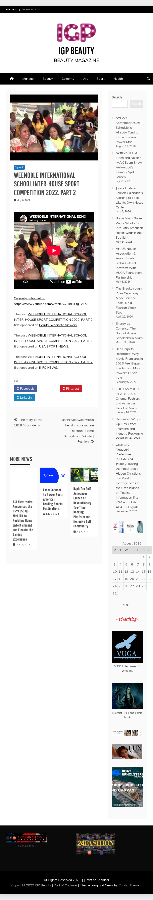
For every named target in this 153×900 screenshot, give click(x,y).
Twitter (49, 388)
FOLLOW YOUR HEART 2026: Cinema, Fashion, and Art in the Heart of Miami (128, 398)
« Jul (125, 604)
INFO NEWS (48, 367)
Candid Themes (130, 885)
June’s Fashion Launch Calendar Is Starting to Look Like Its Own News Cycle (129, 197)
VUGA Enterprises (125, 666)
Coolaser (71, 885)
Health (118, 79)
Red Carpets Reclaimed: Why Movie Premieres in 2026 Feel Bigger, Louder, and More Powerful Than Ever (129, 363)
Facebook (26, 388)
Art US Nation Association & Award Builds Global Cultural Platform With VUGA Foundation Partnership (129, 263)
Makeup (28, 79)
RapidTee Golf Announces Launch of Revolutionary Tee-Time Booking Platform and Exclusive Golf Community (82, 507)
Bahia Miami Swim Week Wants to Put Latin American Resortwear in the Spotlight (129, 227)
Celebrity (68, 79)
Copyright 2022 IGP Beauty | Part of (38, 885)
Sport (101, 79)
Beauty (47, 79)
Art (85, 79)
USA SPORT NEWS (53, 346)
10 (115, 571)
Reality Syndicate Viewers (58, 325)
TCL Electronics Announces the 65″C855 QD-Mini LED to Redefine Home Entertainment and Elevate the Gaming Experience (23, 520)
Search (117, 97)
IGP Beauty (76, 50)
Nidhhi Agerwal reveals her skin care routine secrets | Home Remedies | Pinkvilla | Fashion (77, 430)
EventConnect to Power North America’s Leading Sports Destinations (53, 499)
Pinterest (72, 388)
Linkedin (25, 397)
